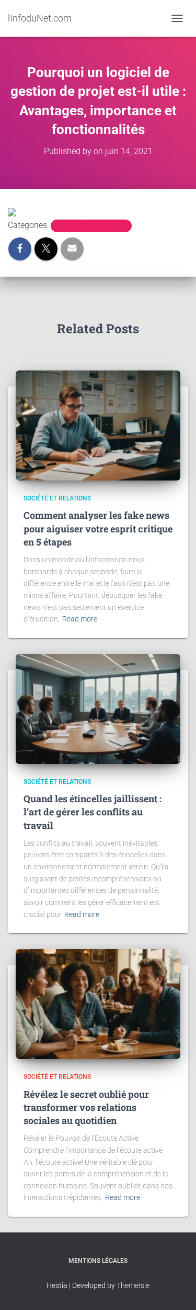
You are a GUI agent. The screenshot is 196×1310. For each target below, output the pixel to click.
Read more (79, 619)
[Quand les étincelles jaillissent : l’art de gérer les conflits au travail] (98, 708)
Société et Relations (91, 226)
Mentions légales (98, 1260)
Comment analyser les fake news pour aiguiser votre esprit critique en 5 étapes (98, 528)
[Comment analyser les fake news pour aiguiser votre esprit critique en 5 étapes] (98, 425)
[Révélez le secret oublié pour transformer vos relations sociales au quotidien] (98, 1003)
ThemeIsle (133, 1285)
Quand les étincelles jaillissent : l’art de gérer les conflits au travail (93, 811)
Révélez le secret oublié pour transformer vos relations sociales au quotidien (86, 1107)
